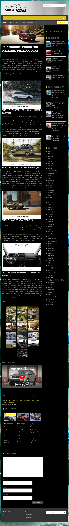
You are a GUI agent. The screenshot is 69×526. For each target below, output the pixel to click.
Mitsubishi (50, 258)
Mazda (49, 251)
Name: (5, 479)
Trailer (49, 292)
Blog (49, 183)
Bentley (50, 180)
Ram (49, 268)
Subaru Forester (35, 400)
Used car (50, 299)
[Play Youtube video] (22, 376)
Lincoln (50, 246)
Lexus (49, 243)
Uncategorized (52, 297)
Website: (5, 494)
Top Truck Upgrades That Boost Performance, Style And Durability (58, 136)
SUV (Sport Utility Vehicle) (55, 280)
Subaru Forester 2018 (8, 402)
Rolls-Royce (51, 272)
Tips (49, 287)
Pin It (33, 395)
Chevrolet (50, 195)
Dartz (49, 202)
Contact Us (29, 514)
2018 (10, 22)
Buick (49, 187)
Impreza (27, 226)
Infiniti (49, 226)
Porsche (50, 265)
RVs (49, 275)
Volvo (49, 304)
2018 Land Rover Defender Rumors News (9, 425)
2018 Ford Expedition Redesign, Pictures (35, 425)
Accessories (51, 170)
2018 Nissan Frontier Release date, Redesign (21, 425)
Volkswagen (51, 302)
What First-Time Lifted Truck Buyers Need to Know (58, 103)
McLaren (50, 253)
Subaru (17, 22)
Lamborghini (51, 238)
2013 (49, 151)
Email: (4, 487)
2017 (49, 161)
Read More (7, 446)
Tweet (3, 395)
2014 (49, 154)
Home (4, 22)
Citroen (50, 197)
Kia (48, 236)
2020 (49, 168)
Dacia (49, 200)
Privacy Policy (29, 517)
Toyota (49, 289)
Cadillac (50, 192)
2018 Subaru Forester (11, 400)
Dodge (49, 204)
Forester (14, 175)
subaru (28, 400)
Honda (49, 219)
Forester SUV (21, 400)
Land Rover (51, 241)
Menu (7, 18)
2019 (49, 166)
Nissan (49, 260)
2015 (49, 156)
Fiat (49, 209)
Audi (49, 178)
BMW (49, 185)
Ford (49, 212)
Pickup (49, 263)
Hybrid (49, 221)
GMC (49, 217)
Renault (50, 270)
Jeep (49, 234)
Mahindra (50, 248)
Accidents (50, 173)
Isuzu (49, 229)
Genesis (50, 214)
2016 (49, 158)
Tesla (49, 285)
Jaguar (50, 231)
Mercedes (50, 255)
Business (50, 190)
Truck (49, 294)
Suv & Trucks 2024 (6, 524)
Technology (51, 282)
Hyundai (50, 224)
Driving (49, 207)
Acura (49, 175)
